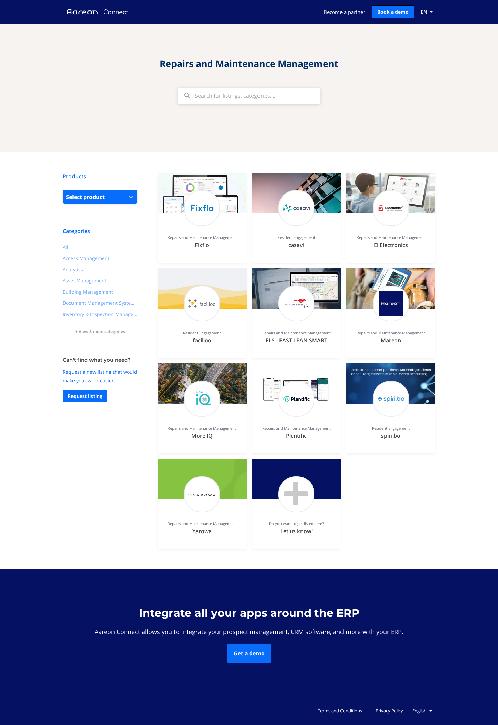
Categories (76, 231)
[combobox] (249, 96)
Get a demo (249, 653)
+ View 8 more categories (100, 331)
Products (74, 176)
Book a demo (393, 11)
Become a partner (344, 11)
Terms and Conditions (340, 711)
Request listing (85, 396)
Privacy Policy (389, 711)
